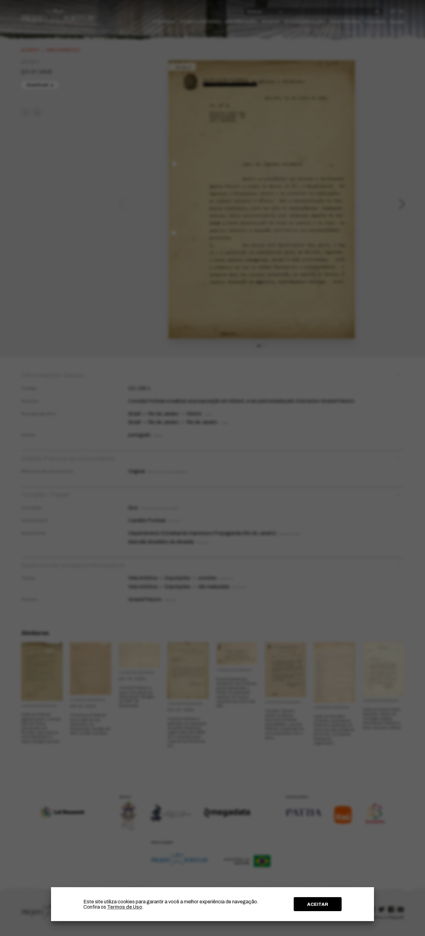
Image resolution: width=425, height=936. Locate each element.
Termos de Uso (124, 907)
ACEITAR (317, 904)
